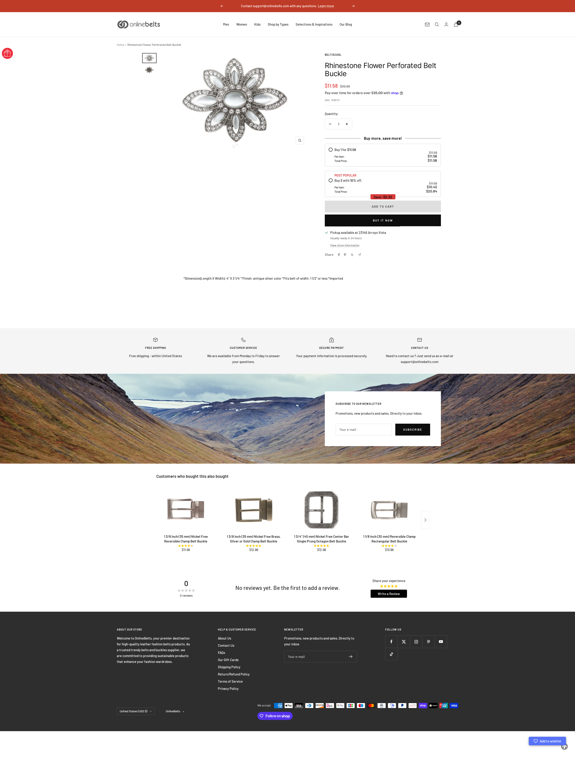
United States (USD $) (133, 711)
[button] (547, 741)
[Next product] (425, 520)
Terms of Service (230, 681)
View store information (344, 245)
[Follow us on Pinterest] (428, 641)
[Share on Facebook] (339, 254)
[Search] (437, 24)
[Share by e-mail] (359, 254)
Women (241, 24)
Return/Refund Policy (234, 674)
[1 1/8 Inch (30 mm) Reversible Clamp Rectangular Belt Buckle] (389, 509)
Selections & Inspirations (314, 24)
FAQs (221, 653)
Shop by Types (278, 24)
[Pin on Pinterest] (345, 254)
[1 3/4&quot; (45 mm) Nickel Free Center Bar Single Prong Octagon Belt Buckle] (321, 509)
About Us (224, 638)
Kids (257, 24)
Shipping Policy (229, 667)
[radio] (383, 155)
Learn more (326, 6)
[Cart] (456, 24)
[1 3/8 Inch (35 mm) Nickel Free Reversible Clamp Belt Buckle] (186, 509)
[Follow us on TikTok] (391, 654)
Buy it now (383, 220)
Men (226, 24)
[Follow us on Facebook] (391, 641)
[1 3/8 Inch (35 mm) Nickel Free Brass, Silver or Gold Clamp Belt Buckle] (253, 509)
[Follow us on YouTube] (441, 641)
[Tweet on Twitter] (352, 254)
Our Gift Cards (228, 660)
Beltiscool (333, 54)
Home (120, 44)
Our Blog (346, 24)
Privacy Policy (228, 688)
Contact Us (226, 645)
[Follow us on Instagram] (416, 641)
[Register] (351, 656)
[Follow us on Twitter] (404, 641)
